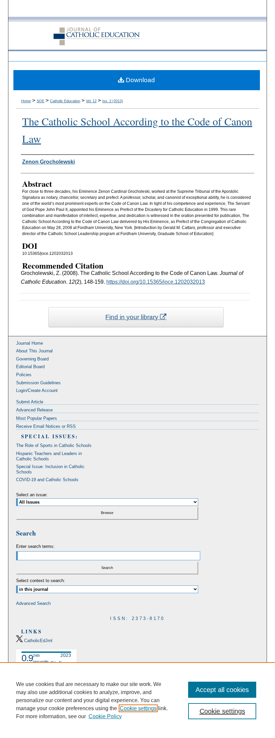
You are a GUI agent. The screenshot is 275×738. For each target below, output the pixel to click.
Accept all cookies (222, 689)
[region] (137, 700)
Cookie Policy (105, 716)
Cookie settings (138, 708)
